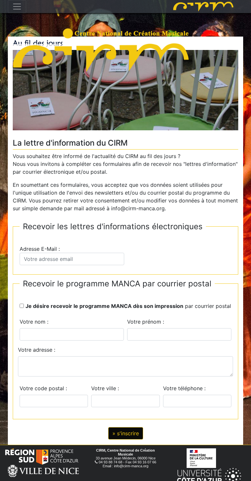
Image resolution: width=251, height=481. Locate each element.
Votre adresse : (36, 349)
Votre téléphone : (186, 388)
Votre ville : (106, 388)
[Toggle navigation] (17, 6)
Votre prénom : (145, 321)
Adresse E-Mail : (41, 249)
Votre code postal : (45, 388)
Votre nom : (34, 321)
